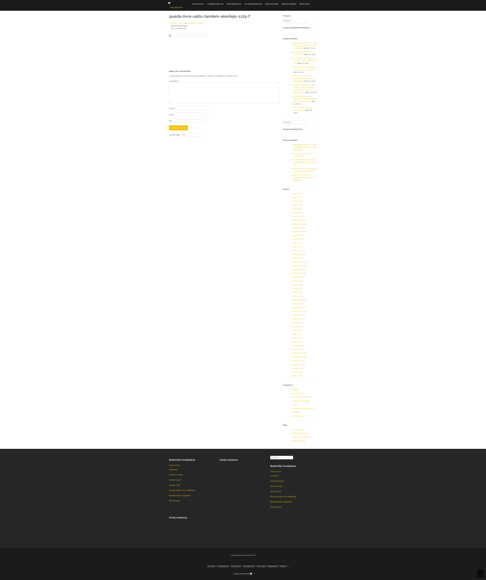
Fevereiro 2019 (299, 254)
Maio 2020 (297, 205)
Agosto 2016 (298, 368)
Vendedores (234, 4)
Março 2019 (298, 251)
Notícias (304, 4)
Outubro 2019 (299, 228)
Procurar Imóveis (176, 475)
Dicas (295, 405)
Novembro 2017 (299, 311)
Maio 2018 (297, 289)
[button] (314, 4)
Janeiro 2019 (298, 258)
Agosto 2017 (298, 323)
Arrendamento (253, 4)
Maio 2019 (297, 243)
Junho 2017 (298, 330)
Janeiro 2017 (298, 349)
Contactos (173, 470)
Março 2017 (298, 342)
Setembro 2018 (299, 273)
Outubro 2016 (299, 361)
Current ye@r (175, 135)
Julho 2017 (297, 327)
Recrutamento (174, 501)
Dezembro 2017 (299, 308)
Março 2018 (298, 296)
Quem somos (174, 465)
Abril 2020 (297, 209)
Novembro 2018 (300, 266)
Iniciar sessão (298, 430)
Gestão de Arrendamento (303, 408)
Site (170, 121)
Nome (172, 108)
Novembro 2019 (300, 224)
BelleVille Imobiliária (195, 23)
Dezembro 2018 (300, 262)
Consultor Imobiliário (301, 397)
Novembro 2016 (300, 357)
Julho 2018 (297, 281)
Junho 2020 (298, 201)
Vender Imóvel (175, 480)
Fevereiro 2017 (299, 346)
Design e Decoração (301, 401)
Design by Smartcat (242, 574)
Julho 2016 (297, 372)
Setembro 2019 (299, 232)
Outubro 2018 (299, 270)
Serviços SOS (174, 485)
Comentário (174, 81)
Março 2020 (298, 213)
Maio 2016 (297, 376)
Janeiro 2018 (298, 304)
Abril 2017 (297, 338)
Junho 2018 (298, 285)
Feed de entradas (300, 433)
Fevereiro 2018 (299, 300)
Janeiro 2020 (298, 216)
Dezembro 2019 (300, 220)
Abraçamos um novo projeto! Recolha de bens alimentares (303, 78)
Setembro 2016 (299, 364)
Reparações (289, 4)
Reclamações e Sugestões (180, 496)
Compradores (215, 4)
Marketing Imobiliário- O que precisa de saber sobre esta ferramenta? (305, 45)
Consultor (198, 4)
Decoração (272, 4)
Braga (295, 389)
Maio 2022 (297, 197)
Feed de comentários (302, 437)
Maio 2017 (297, 334)
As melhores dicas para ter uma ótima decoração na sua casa (305, 60)
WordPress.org (299, 441)
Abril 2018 (297, 292)
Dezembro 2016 (300, 353)
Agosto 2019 (298, 235)
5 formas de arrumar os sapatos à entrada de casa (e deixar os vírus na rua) (304, 98)
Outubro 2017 (298, 315)
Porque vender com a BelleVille (182, 490)
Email (172, 115)
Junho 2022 (298, 194)
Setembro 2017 (299, 319)
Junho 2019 (298, 239)
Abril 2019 (297, 247)
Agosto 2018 (298, 277)
